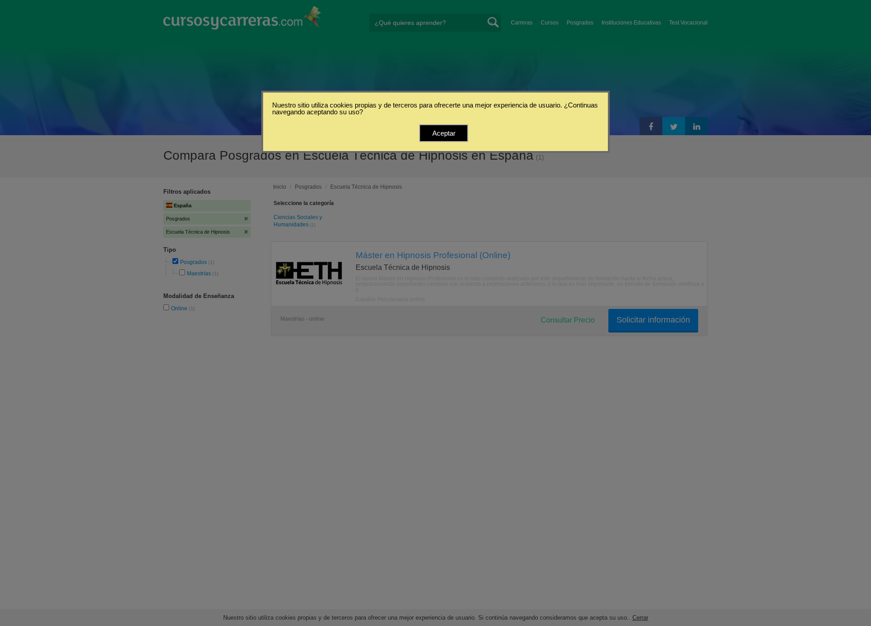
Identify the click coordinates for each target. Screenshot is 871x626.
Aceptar (443, 133)
